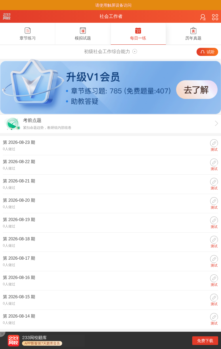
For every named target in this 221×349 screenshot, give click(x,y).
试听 (211, 52)
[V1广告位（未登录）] (110, 113)
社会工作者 (111, 16)
